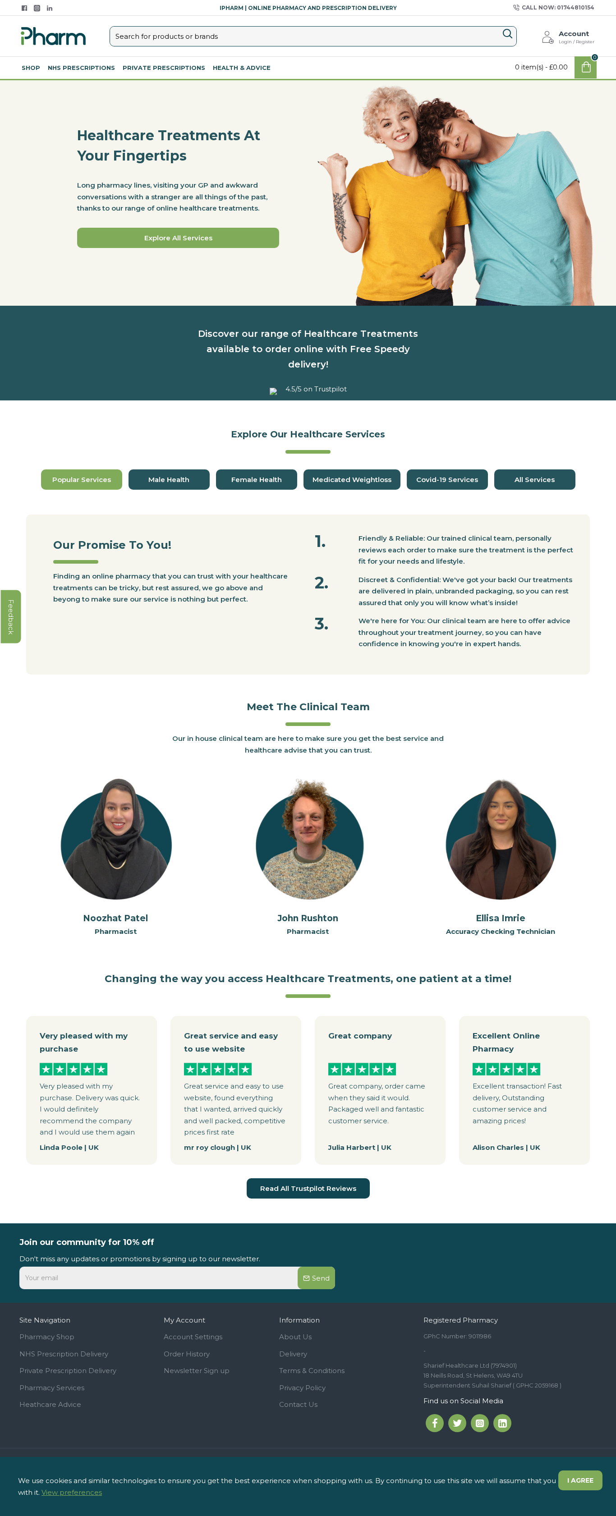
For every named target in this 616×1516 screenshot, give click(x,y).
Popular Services (81, 479)
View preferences (71, 1492)
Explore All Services (178, 238)
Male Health (168, 479)
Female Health (256, 479)
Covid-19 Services (447, 479)
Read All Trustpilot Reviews (308, 1188)
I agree (580, 1480)
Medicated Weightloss (352, 479)
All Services (535, 479)
